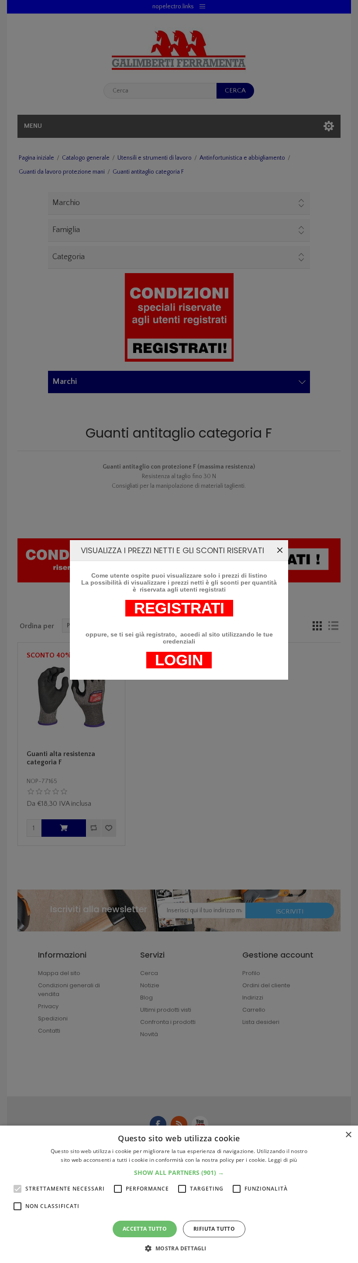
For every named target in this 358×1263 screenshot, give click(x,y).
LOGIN (179, 660)
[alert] (179, 1194)
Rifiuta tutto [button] (214, 1228)
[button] (179, 1172)
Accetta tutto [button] (145, 1228)
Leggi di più (282, 1160)
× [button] (348, 1135)
